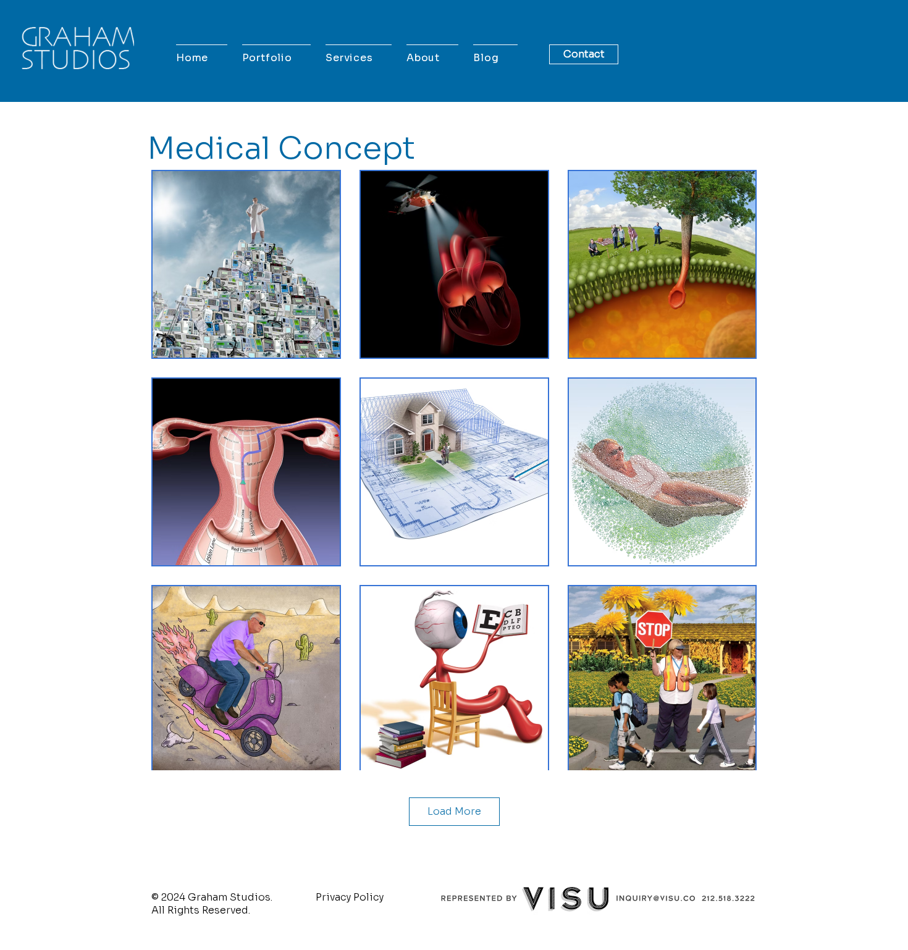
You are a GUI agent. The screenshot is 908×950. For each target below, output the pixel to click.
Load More (454, 811)
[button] (276, 57)
